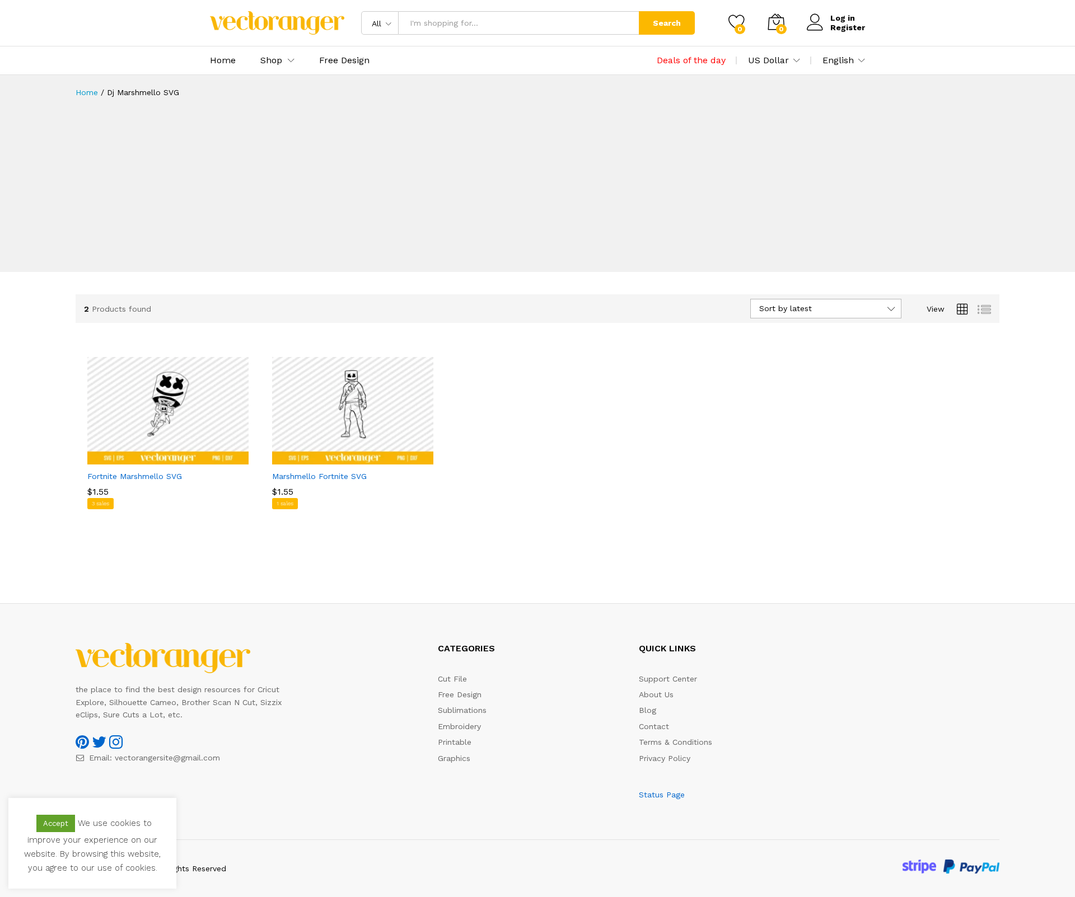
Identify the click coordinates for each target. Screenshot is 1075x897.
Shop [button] (271, 60)
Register (847, 27)
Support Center (668, 678)
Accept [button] (55, 823)
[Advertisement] (537, 193)
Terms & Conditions (675, 742)
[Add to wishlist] (179, 457)
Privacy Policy (664, 758)
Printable (454, 742)
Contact (654, 726)
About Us (656, 694)
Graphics (454, 758)
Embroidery (459, 726)
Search (667, 22)
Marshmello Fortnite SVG (319, 476)
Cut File (452, 678)
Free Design (344, 60)
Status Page (662, 794)
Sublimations (462, 710)
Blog (647, 710)
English (838, 60)
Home (223, 60)
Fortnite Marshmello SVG (134, 476)
